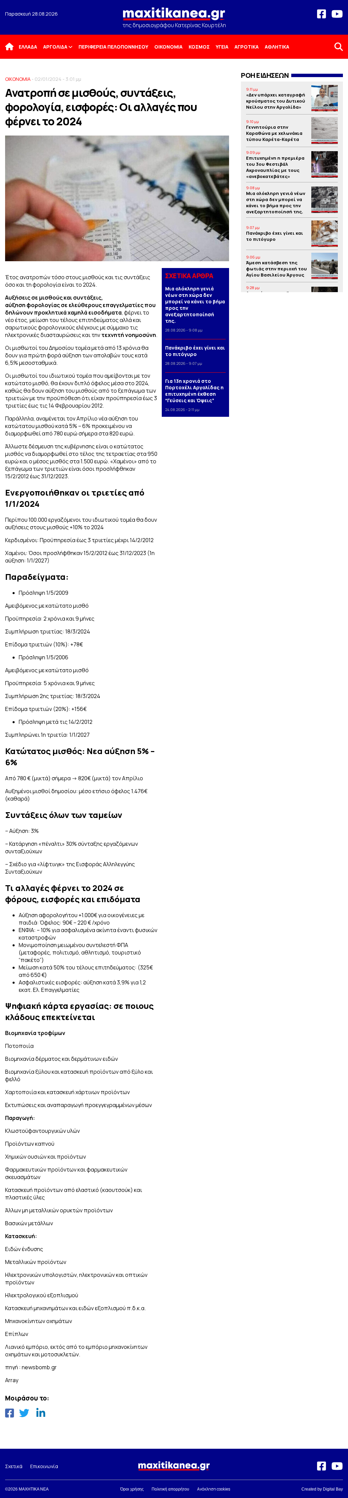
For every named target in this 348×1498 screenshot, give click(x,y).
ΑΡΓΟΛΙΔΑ (55, 46)
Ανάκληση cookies (213, 1489)
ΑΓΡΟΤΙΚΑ (246, 46)
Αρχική (13, 46)
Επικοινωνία (44, 1466)
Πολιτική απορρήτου (170, 1489)
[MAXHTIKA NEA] (174, 17)
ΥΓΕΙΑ (222, 46)
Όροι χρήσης (132, 1489)
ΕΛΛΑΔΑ (28, 46)
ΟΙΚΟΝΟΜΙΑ (168, 46)
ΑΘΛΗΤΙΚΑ (277, 46)
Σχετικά (13, 1466)
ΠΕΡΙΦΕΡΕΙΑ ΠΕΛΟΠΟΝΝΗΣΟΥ (113, 46)
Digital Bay (333, 1489)
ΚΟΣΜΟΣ (199, 46)
